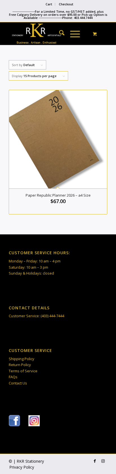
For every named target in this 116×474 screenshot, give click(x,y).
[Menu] (72, 33)
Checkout (66, 4)
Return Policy (20, 364)
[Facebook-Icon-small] (14, 420)
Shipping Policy (21, 358)
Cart (49, 4)
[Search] (58, 33)
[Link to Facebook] (94, 461)
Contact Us (18, 383)
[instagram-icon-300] (34, 420)
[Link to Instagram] (103, 461)
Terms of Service (23, 370)
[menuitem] (49, 4)
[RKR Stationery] (48, 33)
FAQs (13, 376)
